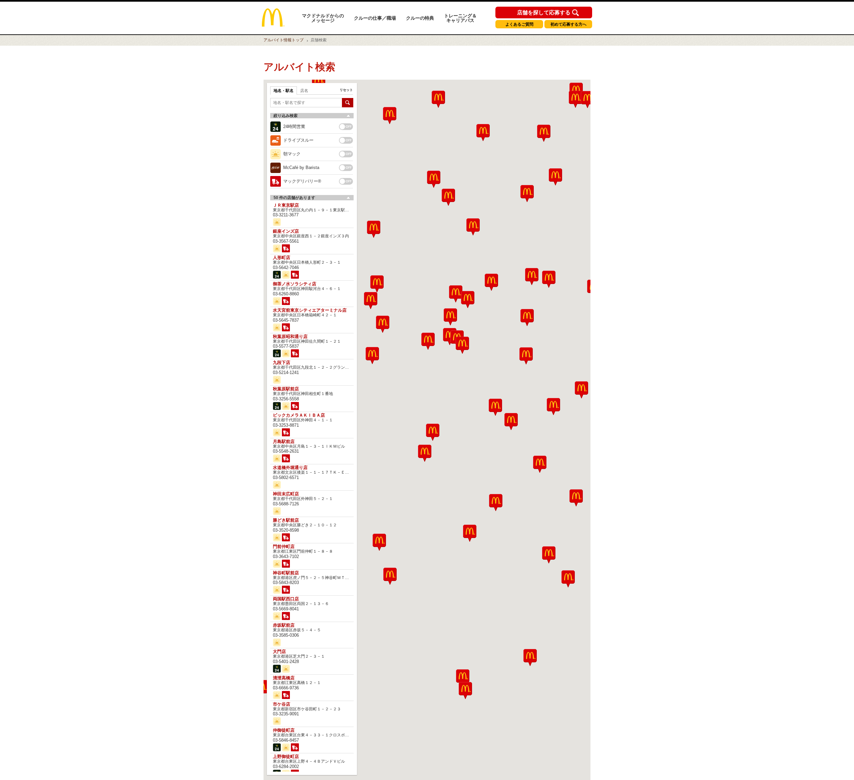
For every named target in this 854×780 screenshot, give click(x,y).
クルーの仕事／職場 (375, 18)
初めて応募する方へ (568, 24)
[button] (379, 542)
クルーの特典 (420, 18)
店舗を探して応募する (543, 12)
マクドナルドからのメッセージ (323, 18)
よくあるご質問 (519, 24)
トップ (284, 40)
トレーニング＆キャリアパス (460, 18)
